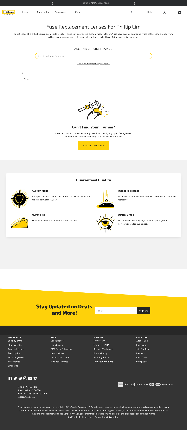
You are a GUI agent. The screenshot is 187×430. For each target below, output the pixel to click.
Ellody (26, 79)
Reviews (140, 353)
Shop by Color (15, 345)
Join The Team (143, 349)
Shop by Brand (15, 340)
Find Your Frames (59, 361)
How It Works (57, 353)
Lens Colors (57, 345)
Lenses (26, 12)
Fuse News (141, 345)
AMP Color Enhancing (61, 349)
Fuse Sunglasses (16, 357)
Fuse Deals (141, 357)
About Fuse (142, 340)
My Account (99, 340)
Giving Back (142, 361)
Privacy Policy (100, 353)
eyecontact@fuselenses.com (32, 393)
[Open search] (130, 12)
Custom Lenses (16, 349)
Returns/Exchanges (103, 349)
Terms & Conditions (103, 361)
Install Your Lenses (60, 357)
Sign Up (143, 310)
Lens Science (57, 340)
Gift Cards (13, 365)
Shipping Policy (101, 357)
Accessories (14, 361)
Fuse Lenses (30, 397)
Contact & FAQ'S (101, 345)
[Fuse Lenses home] (8, 12)
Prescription (43, 12)
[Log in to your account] (164, 12)
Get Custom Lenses (93, 145)
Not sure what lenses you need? (93, 63)
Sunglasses (60, 12)
